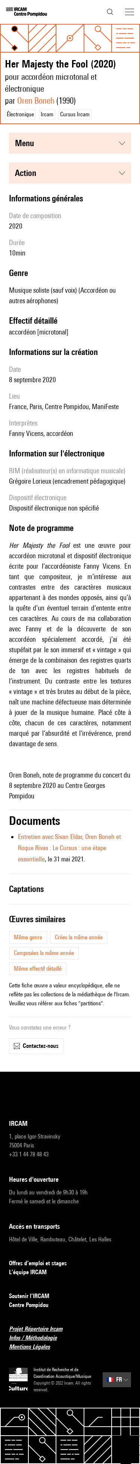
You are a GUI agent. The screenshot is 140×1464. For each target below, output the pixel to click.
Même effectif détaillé (38, 968)
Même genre (28, 937)
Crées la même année (79, 937)
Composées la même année (44, 952)
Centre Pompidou (29, 1305)
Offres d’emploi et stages (38, 1263)
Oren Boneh (36, 100)
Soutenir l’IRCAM (29, 1296)
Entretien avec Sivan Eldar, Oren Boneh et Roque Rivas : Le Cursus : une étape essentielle (69, 848)
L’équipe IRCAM (28, 1272)
